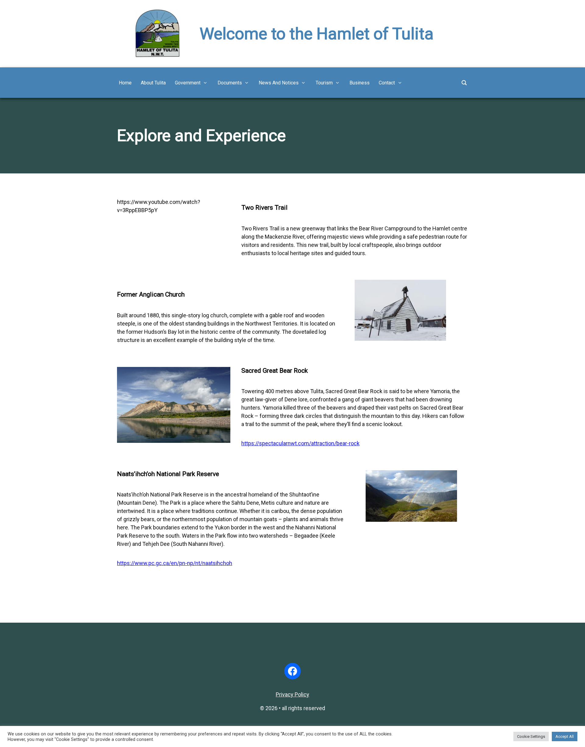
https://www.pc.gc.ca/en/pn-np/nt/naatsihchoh (174, 563)
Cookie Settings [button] (531, 736)
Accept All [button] (564, 736)
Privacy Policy (292, 694)
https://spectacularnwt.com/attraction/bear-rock (300, 443)
